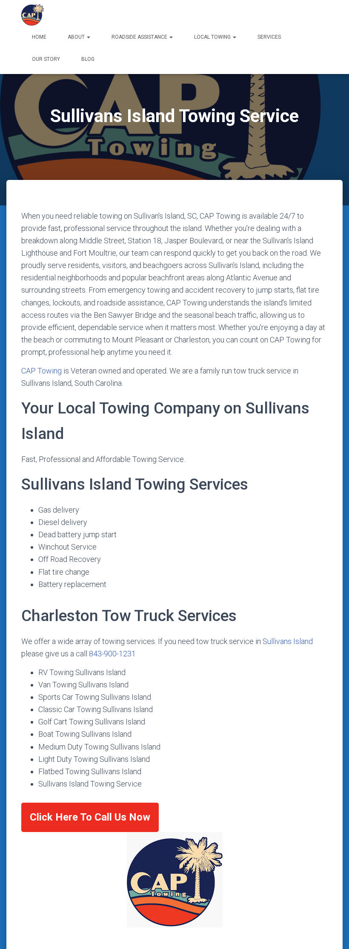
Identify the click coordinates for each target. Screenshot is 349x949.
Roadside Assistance (140, 37)
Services (269, 37)
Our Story (46, 59)
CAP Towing (41, 370)
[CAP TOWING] (33, 15)
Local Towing (213, 37)
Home (39, 37)
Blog (87, 59)
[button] (88, 37)
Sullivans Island (288, 641)
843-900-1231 (112, 653)
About (77, 37)
